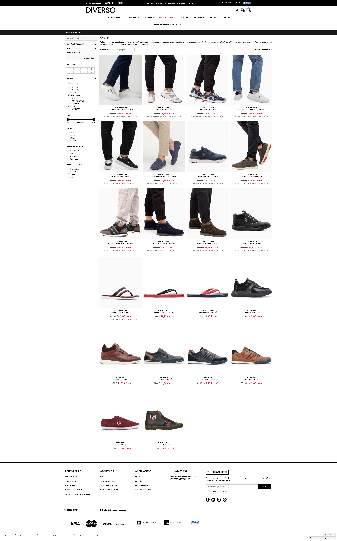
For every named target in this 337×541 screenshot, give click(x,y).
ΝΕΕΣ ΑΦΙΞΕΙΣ (115, 17)
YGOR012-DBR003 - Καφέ (251, 176)
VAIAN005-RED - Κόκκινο (164, 312)
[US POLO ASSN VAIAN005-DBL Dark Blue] (208, 282)
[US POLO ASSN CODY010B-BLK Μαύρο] (120, 146)
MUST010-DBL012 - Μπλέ (164, 243)
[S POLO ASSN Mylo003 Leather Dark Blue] (120, 282)
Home (67, 32)
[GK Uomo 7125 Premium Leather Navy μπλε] (164, 349)
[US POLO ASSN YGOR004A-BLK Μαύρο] (251, 213)
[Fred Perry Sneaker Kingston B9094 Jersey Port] (120, 414)
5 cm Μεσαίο (75, 159)
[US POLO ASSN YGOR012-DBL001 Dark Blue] (208, 146)
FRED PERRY (75, 95)
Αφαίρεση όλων (89, 58)
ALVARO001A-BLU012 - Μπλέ (164, 176)
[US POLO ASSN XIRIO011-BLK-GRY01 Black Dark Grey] (120, 213)
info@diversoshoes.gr (114, 510)
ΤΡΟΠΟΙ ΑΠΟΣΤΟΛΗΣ (109, 485)
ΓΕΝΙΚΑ (103, 477)
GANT (72, 98)
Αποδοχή (330, 535)
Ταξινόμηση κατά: (107, 49)
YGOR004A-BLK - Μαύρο (251, 243)
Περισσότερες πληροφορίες (322, 538)
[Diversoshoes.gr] (100, 10)
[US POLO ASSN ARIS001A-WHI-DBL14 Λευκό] (120, 80)
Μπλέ (72, 138)
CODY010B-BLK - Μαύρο (120, 176)
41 (84, 69)
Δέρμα (72, 174)
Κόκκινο (73, 141)
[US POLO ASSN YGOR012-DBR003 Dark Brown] (251, 146)
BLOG (227, 17)
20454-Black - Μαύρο (251, 312)
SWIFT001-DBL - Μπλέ (208, 109)
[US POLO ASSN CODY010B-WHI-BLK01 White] (251, 80)
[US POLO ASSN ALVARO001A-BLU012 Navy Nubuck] (164, 146)
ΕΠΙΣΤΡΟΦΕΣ (70, 485)
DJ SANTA (74, 92)
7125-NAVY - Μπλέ (164, 379)
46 (91, 72)
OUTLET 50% (166, 17)
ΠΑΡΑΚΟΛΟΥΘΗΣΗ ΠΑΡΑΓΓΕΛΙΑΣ (78, 494)
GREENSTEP (75, 109)
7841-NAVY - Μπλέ (207, 379)
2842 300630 (119, 3)
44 (77, 72)
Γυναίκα (225, 491)
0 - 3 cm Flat (74, 151)
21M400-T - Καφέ (120, 379)
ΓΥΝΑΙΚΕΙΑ (133, 17)
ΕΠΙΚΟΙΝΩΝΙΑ (70, 481)
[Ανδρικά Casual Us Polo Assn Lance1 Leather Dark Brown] (164, 414)
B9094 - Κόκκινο (120, 444)
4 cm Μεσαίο (75, 156)
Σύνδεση (237, 3)
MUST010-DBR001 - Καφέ (208, 243)
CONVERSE (74, 90)
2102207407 (72, 510)
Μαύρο (73, 132)
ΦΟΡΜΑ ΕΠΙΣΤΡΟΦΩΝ (74, 490)
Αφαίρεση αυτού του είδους (94, 44)
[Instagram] (219, 500)
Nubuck (73, 171)
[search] (237, 10)
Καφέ (72, 135)
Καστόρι (73, 177)
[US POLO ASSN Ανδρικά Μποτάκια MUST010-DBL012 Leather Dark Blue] (164, 213)
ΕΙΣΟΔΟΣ (138, 477)
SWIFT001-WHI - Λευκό (164, 109)
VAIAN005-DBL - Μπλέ (208, 312)
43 (70, 72)
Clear (94, 78)
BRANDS (214, 17)
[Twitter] (214, 500)
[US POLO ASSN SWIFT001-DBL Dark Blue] (208, 80)
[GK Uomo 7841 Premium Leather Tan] (251, 349)
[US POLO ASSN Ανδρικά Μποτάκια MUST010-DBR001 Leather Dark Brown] (208, 213)
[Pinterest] (225, 500)
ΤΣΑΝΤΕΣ (183, 17)
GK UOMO (74, 106)
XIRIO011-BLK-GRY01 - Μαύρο (120, 243)
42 (91, 69)
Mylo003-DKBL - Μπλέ (120, 312)
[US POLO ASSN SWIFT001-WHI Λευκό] (164, 80)
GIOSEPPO (74, 103)
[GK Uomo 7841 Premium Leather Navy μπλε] (208, 349)
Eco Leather (74, 169)
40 (77, 69)
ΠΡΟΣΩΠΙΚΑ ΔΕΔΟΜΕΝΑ (110, 490)
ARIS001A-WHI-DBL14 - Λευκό (120, 109)
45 (84, 72)
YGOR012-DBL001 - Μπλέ (207, 176)
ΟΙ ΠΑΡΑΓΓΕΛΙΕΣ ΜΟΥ (143, 490)
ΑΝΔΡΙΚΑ (149, 17)
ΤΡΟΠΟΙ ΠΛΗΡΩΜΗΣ (108, 481)
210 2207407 (106, 3)
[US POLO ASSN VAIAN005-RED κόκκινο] (164, 282)
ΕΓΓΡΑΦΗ (139, 481)
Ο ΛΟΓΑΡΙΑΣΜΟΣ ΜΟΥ (144, 485)
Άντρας (213, 491)
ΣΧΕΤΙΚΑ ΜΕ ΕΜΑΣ (72, 477)
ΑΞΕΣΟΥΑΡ (199, 17)
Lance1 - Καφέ (164, 444)
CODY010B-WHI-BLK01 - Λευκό (251, 109)
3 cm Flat (73, 153)
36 (70, 69)
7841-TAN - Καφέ (251, 379)
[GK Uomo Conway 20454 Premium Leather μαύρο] (251, 282)
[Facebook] (208, 500)
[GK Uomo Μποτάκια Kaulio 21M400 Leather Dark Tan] (120, 349)
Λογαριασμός (226, 3)
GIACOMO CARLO (77, 101)
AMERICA (74, 87)
